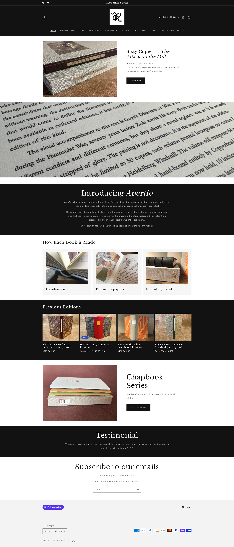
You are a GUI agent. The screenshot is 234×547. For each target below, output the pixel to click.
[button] (45, 17)
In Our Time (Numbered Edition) (95, 346)
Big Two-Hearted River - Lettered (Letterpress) (57, 346)
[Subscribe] (138, 489)
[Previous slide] (111, 181)
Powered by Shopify (68, 541)
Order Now (136, 80)
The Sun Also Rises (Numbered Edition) (130, 346)
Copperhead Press (54, 541)
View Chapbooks (138, 407)
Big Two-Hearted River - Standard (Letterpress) (170, 346)
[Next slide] (123, 181)
